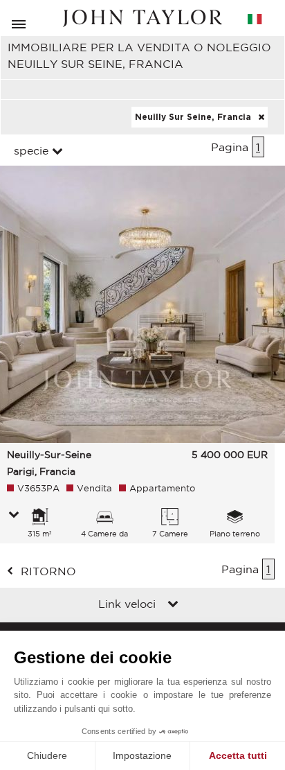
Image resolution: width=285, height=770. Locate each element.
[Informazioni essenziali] (14, 515)
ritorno (48, 571)
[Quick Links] (173, 605)
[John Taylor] (142, 18)
